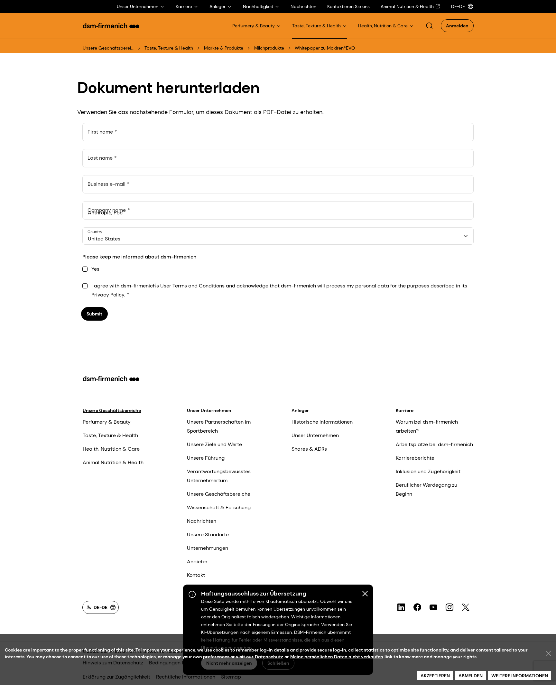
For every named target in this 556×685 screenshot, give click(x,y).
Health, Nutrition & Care (111, 449)
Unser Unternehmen (209, 410)
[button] (429, 25)
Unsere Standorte (208, 534)
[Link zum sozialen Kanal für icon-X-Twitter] (466, 607)
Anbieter (197, 561)
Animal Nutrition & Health (113, 462)
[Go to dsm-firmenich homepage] (111, 26)
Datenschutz (269, 657)
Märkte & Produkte (223, 48)
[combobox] (278, 236)
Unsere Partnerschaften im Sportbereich (219, 426)
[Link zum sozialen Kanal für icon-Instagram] (449, 607)
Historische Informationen (322, 421)
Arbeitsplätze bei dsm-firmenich (434, 444)
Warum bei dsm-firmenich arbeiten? (427, 426)
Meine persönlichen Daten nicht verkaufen (336, 657)
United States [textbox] (104, 238)
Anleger (300, 410)
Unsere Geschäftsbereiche (108, 48)
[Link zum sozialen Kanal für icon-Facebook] (417, 607)
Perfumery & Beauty (107, 421)
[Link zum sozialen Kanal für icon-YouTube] (433, 607)
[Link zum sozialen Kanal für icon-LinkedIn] (401, 607)
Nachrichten (201, 521)
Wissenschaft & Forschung (219, 507)
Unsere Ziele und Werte (214, 444)
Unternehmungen (207, 548)
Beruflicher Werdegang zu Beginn (426, 489)
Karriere (404, 410)
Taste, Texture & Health (168, 48)
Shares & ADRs (309, 449)
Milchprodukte (269, 48)
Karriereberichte (415, 458)
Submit (94, 314)
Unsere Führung (206, 458)
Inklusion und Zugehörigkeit (428, 471)
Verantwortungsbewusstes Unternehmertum (219, 476)
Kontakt (196, 575)
